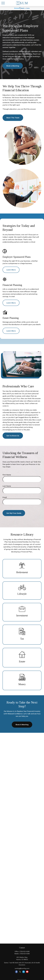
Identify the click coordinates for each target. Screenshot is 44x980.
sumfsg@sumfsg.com (22, 968)
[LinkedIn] (23, 971)
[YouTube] (27, 971)
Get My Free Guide (13, 513)
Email (5, 497)
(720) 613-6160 (24, 951)
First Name (7, 475)
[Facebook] (16, 971)
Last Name (7, 486)
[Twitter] (20, 971)
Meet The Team (12, 118)
